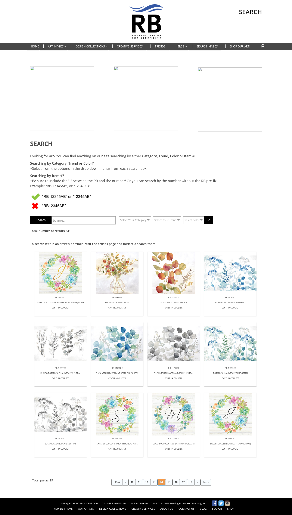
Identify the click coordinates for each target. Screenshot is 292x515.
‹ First (117, 482)
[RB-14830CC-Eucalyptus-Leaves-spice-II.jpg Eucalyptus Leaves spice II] (173, 273)
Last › (206, 482)
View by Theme (63, 509)
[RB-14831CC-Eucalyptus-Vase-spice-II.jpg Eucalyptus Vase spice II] (117, 273)
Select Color (191, 220)
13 (154, 482)
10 (132, 482)
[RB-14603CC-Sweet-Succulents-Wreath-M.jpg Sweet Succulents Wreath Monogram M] (173, 414)
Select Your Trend (165, 220)
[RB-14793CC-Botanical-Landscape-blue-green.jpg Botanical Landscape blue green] (230, 343)
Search (217, 509)
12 (146, 482)
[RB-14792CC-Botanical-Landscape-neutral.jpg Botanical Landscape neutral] (60, 414)
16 (176, 482)
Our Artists (86, 509)
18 (190, 482)
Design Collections (112, 509)
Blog (203, 509)
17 (183, 482)
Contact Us (186, 509)
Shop (230, 509)
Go (208, 220)
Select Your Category (133, 220)
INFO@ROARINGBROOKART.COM (79, 503)
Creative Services (143, 509)
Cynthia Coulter (60, 308)
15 (169, 482)
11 (139, 482)
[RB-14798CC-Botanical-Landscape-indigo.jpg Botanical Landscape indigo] (230, 273)
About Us (166, 509)
